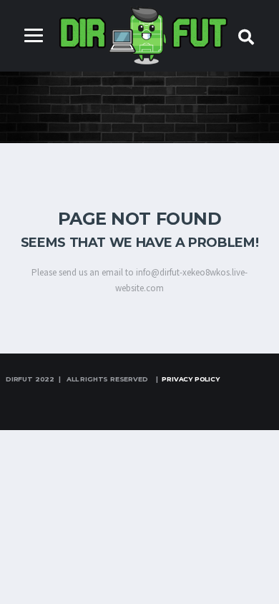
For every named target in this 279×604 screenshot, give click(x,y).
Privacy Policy (190, 379)
